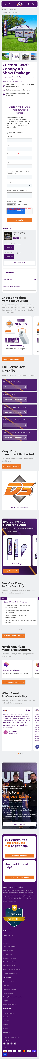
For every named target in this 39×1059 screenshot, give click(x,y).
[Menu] (5, 4)
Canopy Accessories (9, 989)
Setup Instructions (9, 965)
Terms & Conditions (9, 962)
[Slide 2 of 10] (16, 56)
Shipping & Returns (9, 958)
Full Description (8, 272)
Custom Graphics (8, 1013)
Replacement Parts (9, 1004)
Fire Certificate (8, 950)
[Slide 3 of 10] (25, 56)
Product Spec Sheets (9, 973)
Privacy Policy (7, 954)
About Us (6, 1028)
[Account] (29, 4)
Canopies (6, 985)
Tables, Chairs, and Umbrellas (12, 997)
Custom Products (8, 982)
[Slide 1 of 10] (6, 56)
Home (4, 10)
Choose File (9, 247)
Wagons (5, 1000)
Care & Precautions (9, 946)
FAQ (4, 939)
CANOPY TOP (7, 279)
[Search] (9, 4)
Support (5, 1024)
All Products (12, 10)
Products (6, 1021)
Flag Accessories (8, 993)
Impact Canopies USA (13, 1037)
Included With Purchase (11, 287)
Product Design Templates (11, 969)
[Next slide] (35, 490)
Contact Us (6, 1032)
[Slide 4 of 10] (35, 56)
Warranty (6, 943)
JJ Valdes (13, 731)
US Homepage (8, 935)
